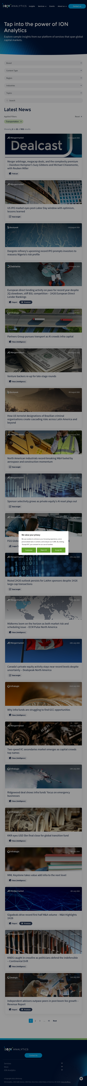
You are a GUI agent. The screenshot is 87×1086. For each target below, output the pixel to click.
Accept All (58, 550)
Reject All (44, 550)
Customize (28, 550)
